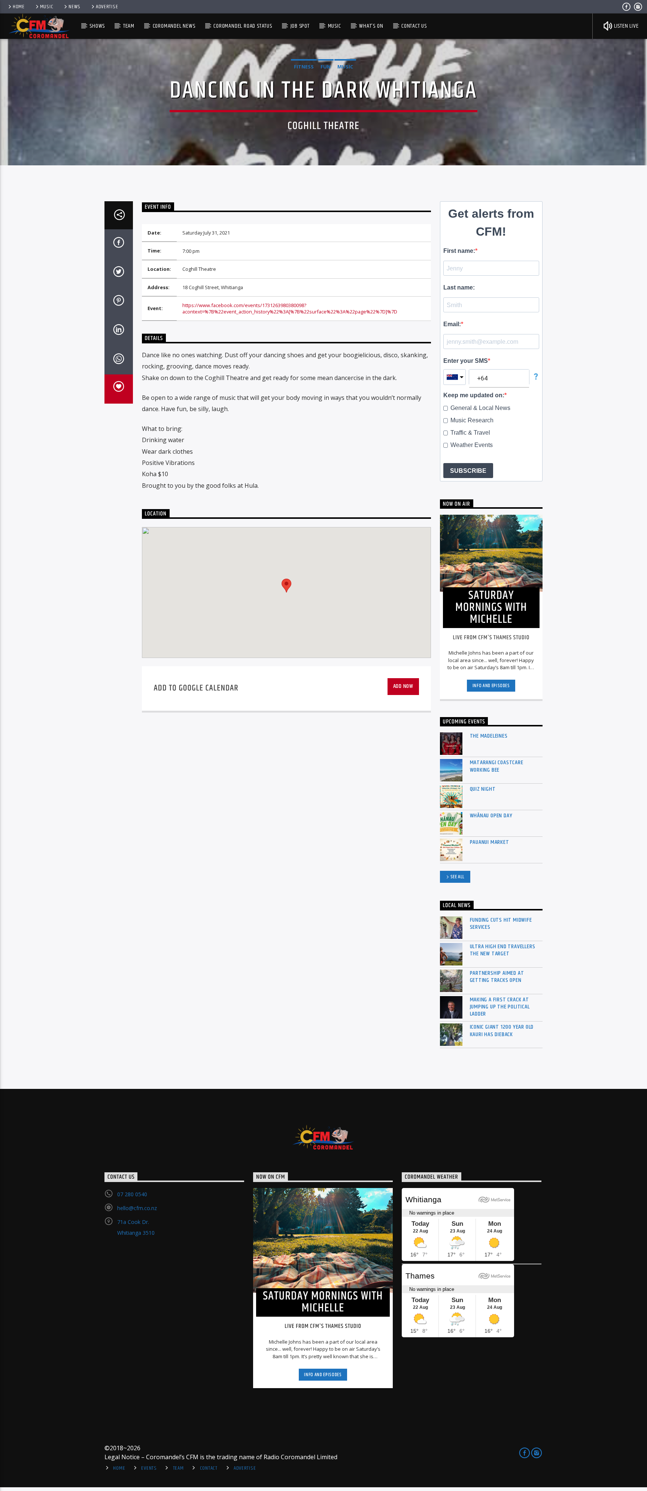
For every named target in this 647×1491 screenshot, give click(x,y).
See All (457, 877)
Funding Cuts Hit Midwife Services (501, 923)
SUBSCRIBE (468, 471)
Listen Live (626, 26)
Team (128, 26)
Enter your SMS (465, 361)
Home (19, 7)
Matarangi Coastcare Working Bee (496, 766)
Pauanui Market (489, 842)
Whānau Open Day (491, 815)
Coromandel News (174, 26)
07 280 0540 (132, 1194)
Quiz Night (483, 789)
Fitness (304, 66)
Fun (326, 66)
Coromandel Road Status (242, 26)
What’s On (371, 26)
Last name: (459, 287)
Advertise (107, 7)
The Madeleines (489, 736)
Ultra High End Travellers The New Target (502, 950)
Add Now (403, 686)
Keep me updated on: (473, 395)
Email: (452, 324)
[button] (286, 586)
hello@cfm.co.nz (137, 1208)
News (75, 7)
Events (149, 1468)
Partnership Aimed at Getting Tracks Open (497, 977)
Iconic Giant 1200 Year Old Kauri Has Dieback (502, 1030)
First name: (459, 251)
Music (47, 7)
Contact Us (414, 26)
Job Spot (300, 26)
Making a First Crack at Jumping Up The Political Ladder (500, 1007)
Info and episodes (491, 685)
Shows (97, 26)
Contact (209, 1468)
